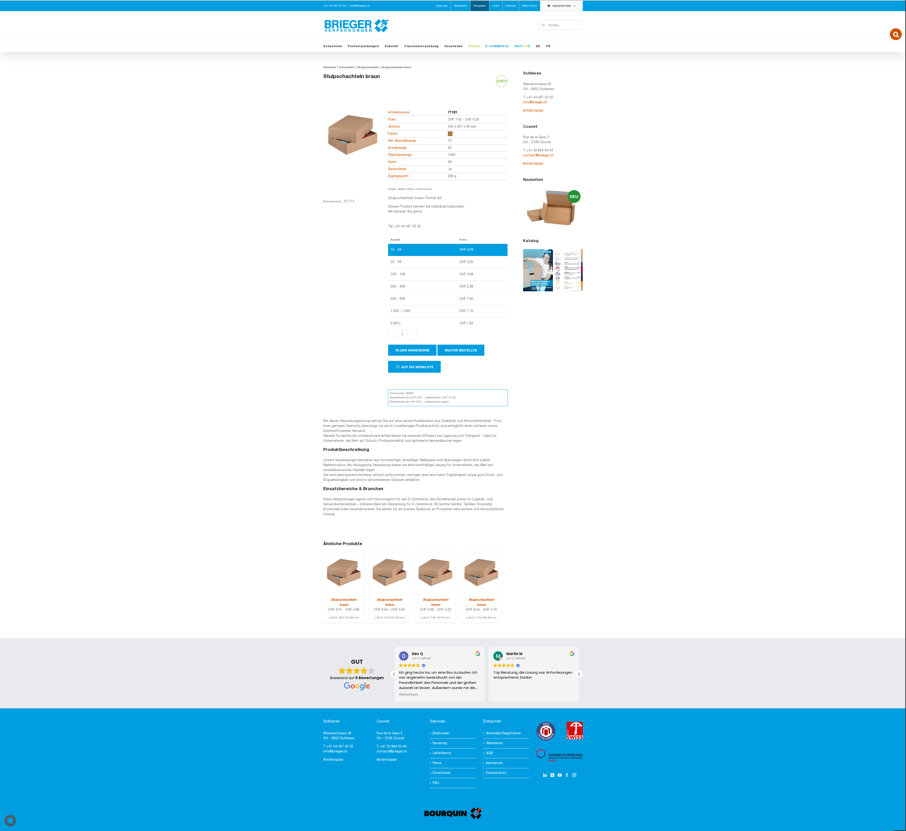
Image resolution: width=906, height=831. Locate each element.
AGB (489, 753)
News (437, 763)
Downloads (441, 773)
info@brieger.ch (359, 5)
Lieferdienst (442, 753)
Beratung (440, 743)
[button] (414, 367)
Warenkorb (494, 743)
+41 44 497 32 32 (340, 746)
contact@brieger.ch (538, 155)
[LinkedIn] (545, 775)
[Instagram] (574, 775)
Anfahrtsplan (533, 110)
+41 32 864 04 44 (393, 746)
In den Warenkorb (412, 350)
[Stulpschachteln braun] (343, 554)
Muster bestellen (461, 350)
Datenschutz (496, 773)
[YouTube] (560, 775)
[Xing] (552, 775)
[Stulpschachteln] (352, 143)
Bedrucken (441, 733)
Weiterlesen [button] (408, 695)
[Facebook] (567, 775)
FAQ (436, 783)
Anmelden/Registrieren (503, 733)
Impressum (494, 763)
